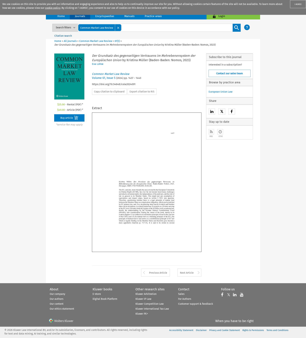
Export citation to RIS (142, 91)
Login (221, 16)
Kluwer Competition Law (149, 303)
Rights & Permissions (253, 330)
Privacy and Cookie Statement (224, 330)
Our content (56, 303)
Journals (80, 16)
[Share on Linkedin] (212, 111)
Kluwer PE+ (141, 313)
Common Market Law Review (95, 41)
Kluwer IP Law (143, 298)
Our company (57, 293)
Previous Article (158, 272)
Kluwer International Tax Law (152, 308)
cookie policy (52, 7)
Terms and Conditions (277, 330)
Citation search (63, 35)
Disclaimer (201, 330)
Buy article (67, 117)
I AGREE (298, 4)
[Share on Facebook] (231, 111)
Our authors (56, 298)
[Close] (118, 27)
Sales (181, 293)
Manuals (129, 16)
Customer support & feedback (195, 303)
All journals (70, 41)
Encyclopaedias (104, 16)
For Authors (184, 298)
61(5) (117, 41)
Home (61, 16)
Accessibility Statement (181, 330)
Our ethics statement (62, 308)
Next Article (187, 272)
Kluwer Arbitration (146, 293)
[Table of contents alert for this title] (220, 131)
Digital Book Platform (105, 298)
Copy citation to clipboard (109, 91)
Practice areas (153, 16)
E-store (97, 293)
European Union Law (220, 91)
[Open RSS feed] (211, 131)
